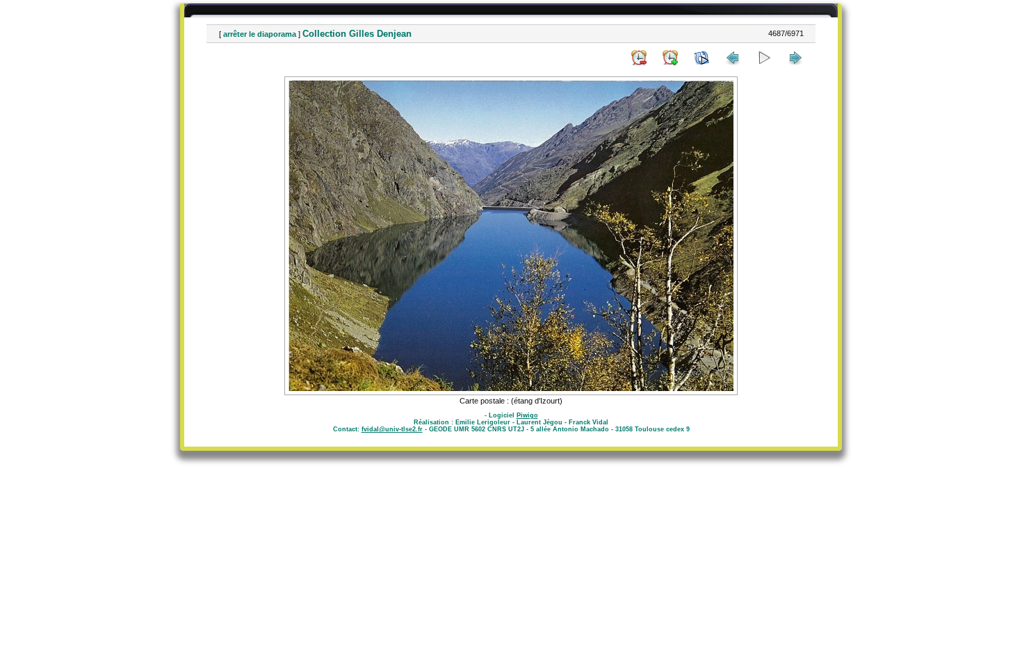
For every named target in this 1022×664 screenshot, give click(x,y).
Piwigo (527, 415)
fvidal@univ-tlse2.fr (392, 429)
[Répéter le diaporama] (701, 57)
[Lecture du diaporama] (764, 57)
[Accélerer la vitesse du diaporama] (670, 57)
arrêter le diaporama (259, 34)
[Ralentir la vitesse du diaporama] (639, 57)
